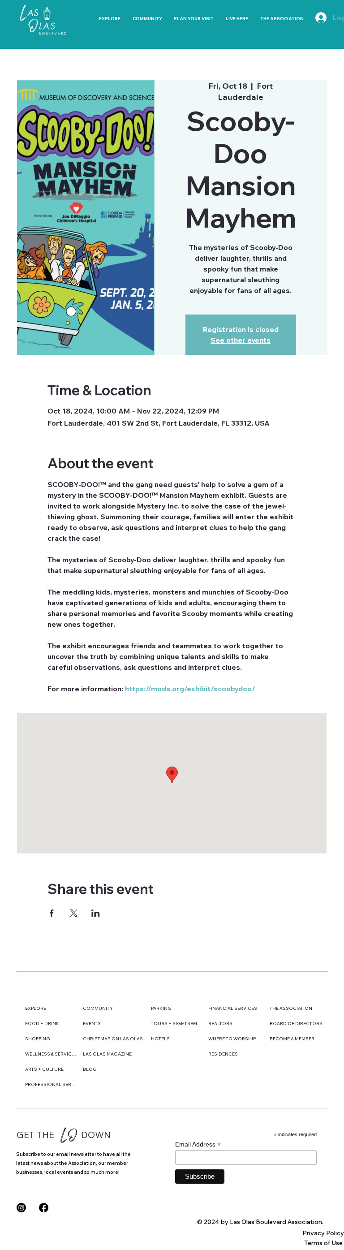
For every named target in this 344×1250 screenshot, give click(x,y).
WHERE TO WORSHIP (232, 1039)
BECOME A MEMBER (292, 1039)
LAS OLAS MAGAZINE (107, 1054)
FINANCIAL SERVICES (232, 1008)
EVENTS (92, 1023)
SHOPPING (37, 1039)
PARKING (161, 1008)
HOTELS (160, 1039)
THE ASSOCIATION (291, 1008)
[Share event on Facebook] (51, 913)
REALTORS (220, 1023)
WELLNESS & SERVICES (51, 1054)
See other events (241, 340)
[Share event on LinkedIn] (95, 913)
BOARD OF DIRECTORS (296, 1023)
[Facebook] (43, 1207)
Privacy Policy (323, 1233)
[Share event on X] (73, 913)
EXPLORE (35, 1008)
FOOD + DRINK (42, 1023)
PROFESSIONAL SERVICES (51, 1084)
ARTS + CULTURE (44, 1069)
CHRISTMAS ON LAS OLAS (113, 1039)
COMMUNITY (98, 1008)
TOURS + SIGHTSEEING (176, 1023)
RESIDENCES (223, 1054)
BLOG (90, 1069)
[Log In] (316, 17)
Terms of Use (323, 1243)
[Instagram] (21, 1207)
